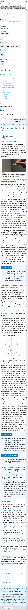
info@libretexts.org (8, 604)
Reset (2, 44)
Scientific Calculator (8, 85)
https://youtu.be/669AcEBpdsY (12, 510)
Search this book (4, 28)
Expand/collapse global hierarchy (2, 124)
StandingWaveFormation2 (15, 430)
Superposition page (7, 313)
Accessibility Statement (6, 602)
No (9, 582)
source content (10, 563)
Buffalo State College (11, 138)
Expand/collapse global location (26, 124)
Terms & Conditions (20, 600)
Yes (4, 582)
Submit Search (4, 33)
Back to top (3, 569)
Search (3, 608)
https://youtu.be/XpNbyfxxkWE (12, 518)
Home (8, 124)
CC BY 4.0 (17, 559)
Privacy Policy (11, 600)
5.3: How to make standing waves (17, 556)
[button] (5, 96)
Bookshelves (17, 124)
